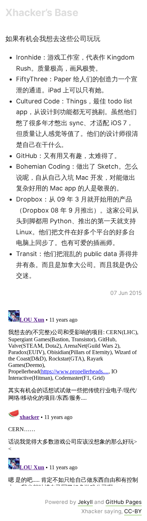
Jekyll (85, 502)
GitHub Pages (124, 502)
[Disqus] (73, 396)
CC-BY (133, 511)
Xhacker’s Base (41, 12)
